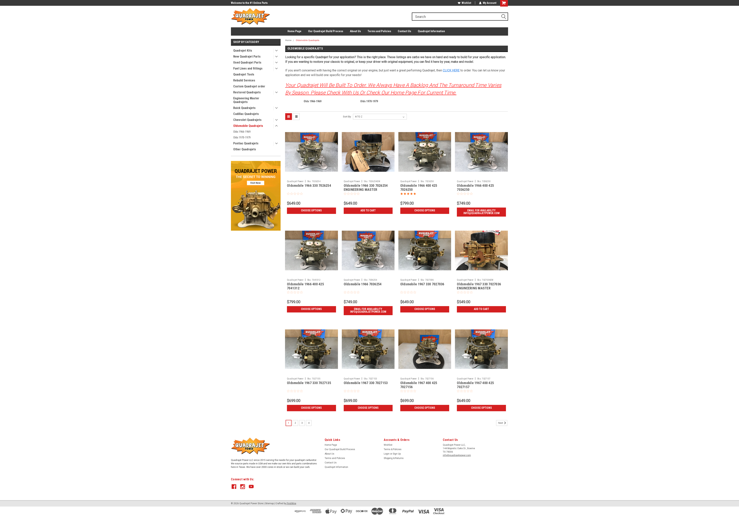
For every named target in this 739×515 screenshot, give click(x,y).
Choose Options (311, 210)
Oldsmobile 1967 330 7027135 (309, 383)
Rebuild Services (244, 80)
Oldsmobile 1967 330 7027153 (366, 383)
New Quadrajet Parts (247, 56)
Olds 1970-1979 (242, 137)
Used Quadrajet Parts (247, 62)
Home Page (294, 31)
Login (387, 453)
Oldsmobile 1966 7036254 (363, 284)
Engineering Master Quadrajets (246, 100)
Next (501, 423)
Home (288, 40)
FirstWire (291, 503)
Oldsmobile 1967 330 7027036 (422, 284)
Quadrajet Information (431, 31)
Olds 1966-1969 (242, 131)
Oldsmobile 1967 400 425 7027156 (418, 385)
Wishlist (466, 2)
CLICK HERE (451, 70)
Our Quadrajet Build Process (325, 31)
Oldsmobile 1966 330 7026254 (309, 185)
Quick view (311, 175)
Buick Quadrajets (244, 108)
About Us (355, 31)
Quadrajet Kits (242, 50)
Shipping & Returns (394, 458)
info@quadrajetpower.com (457, 455)
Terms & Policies (392, 449)
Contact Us (404, 31)
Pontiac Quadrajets (245, 143)
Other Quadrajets (244, 149)
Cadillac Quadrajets (246, 114)
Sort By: (347, 116)
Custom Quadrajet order (249, 86)
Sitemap (269, 503)
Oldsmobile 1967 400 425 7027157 (475, 385)
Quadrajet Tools (243, 74)
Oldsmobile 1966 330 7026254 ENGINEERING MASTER (366, 187)
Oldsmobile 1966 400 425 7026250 (418, 187)
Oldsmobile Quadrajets (248, 126)
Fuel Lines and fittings (247, 68)
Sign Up (397, 453)
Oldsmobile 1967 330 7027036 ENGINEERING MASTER (479, 286)
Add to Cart (368, 210)
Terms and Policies (379, 31)
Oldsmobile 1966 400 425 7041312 (305, 286)
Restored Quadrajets (247, 92)
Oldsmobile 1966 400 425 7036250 (475, 187)
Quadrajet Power (295, 181)
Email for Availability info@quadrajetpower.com (481, 212)
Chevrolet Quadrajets (247, 120)
